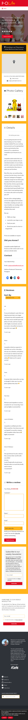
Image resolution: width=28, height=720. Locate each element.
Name (6, 513)
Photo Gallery (14, 90)
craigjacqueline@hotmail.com (15, 80)
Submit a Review (7, 36)
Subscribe (14, 583)
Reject (10, 717)
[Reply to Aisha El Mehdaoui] (4, 450)
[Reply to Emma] (4, 376)
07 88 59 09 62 (15, 78)
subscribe (17, 533)
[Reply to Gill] (4, 309)
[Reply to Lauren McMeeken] (4, 422)
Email (6, 520)
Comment (7, 493)
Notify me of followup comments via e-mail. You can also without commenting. (14, 533)
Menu (5, 8)
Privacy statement (18, 619)
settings (16, 715)
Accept (4, 717)
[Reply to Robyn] (4, 344)
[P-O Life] (8, 3)
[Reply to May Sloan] (4, 399)
